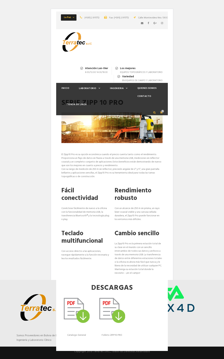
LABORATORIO (87, 88)
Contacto (144, 96)
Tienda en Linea (76, 104)
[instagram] (162, 23)
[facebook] (148, 23)
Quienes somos (147, 88)
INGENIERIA (117, 88)
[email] (142, 23)
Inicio (65, 88)
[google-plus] (155, 23)
